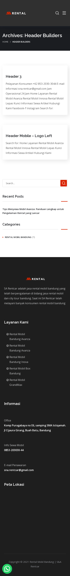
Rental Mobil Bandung (18, 237)
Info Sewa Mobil (14, 445)
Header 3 (13, 76)
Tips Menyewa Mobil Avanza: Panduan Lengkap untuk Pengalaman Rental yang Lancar (33, 211)
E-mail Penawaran (15, 465)
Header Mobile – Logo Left (29, 136)
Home (5, 42)
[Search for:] (35, 183)
